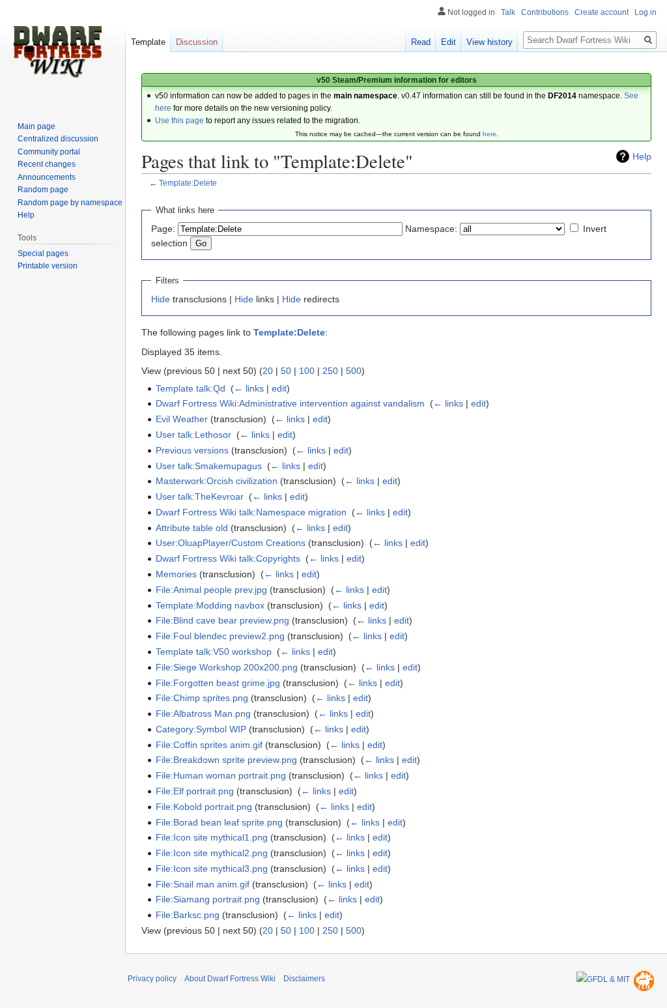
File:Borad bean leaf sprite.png (219, 822)
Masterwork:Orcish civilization (216, 481)
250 (330, 371)
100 (307, 371)
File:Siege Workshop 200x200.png (227, 667)
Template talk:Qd (190, 388)
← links (249, 388)
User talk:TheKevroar (200, 496)
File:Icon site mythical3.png (212, 868)
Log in (645, 12)
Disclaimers (304, 978)
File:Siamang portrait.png (208, 899)
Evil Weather (182, 419)
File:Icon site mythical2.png (212, 853)
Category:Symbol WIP (201, 729)
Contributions (545, 12)
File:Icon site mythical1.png (212, 837)
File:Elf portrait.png (195, 791)
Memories (176, 574)
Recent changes (47, 164)
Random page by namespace (70, 202)
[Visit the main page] (57, 52)
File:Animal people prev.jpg (211, 589)
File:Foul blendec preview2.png (220, 636)
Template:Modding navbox (210, 605)
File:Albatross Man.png (203, 713)
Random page (43, 189)
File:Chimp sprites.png (202, 698)
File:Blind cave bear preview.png (222, 620)
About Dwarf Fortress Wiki (230, 978)
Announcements (47, 177)
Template (148, 42)
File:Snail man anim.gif (202, 884)
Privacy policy (152, 978)
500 (354, 371)
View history (489, 42)
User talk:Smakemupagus (209, 466)
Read (421, 42)
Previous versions (192, 450)
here (489, 133)
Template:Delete (188, 183)
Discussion (197, 42)
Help (641, 156)
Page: (163, 228)
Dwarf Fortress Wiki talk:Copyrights (228, 558)
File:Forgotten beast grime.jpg (218, 683)
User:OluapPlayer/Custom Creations (230, 543)
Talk (508, 12)
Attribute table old (192, 528)
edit (279, 388)
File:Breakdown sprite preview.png (226, 760)
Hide (160, 299)
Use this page (179, 120)
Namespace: (431, 228)
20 (268, 371)
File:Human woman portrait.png (221, 775)
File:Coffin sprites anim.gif (209, 745)
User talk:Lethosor (193, 434)
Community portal (49, 151)
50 (286, 371)
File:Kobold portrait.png (204, 806)
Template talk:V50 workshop (214, 651)
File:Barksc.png (188, 915)
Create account (602, 12)
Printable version (48, 265)
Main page (36, 126)
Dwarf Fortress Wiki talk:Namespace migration (251, 512)
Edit (448, 42)
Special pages (43, 253)
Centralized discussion (58, 138)
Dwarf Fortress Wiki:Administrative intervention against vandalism (290, 403)
